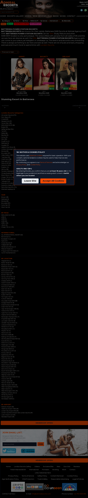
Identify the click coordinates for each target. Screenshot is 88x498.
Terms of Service (46, 162)
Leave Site (30, 180)
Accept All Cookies (53, 180)
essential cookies (35, 155)
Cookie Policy (35, 165)
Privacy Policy (21, 165)
